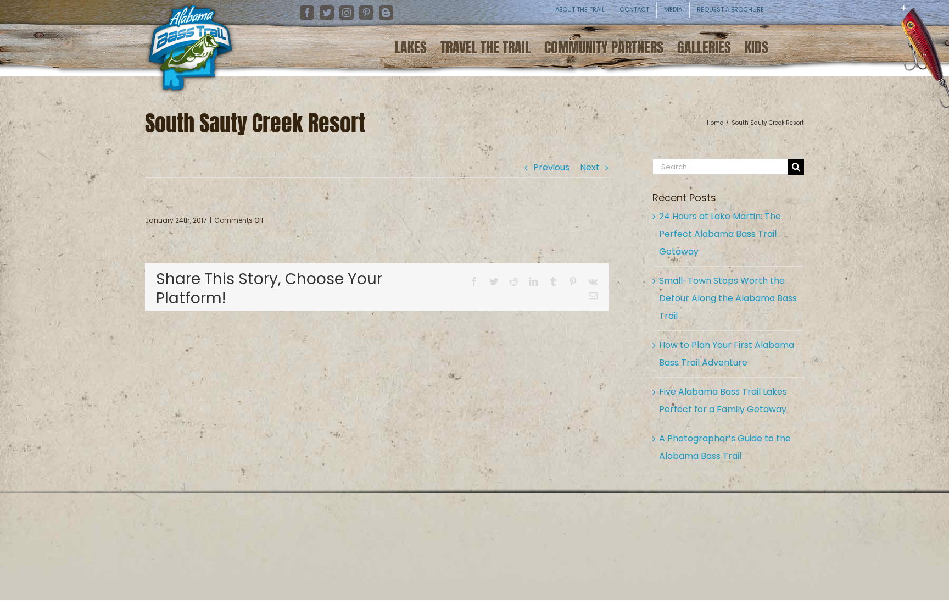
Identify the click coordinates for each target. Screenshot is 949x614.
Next (590, 167)
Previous (551, 167)
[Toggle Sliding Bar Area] (939, 16)
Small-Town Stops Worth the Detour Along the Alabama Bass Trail (728, 298)
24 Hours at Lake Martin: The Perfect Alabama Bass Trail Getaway (720, 234)
